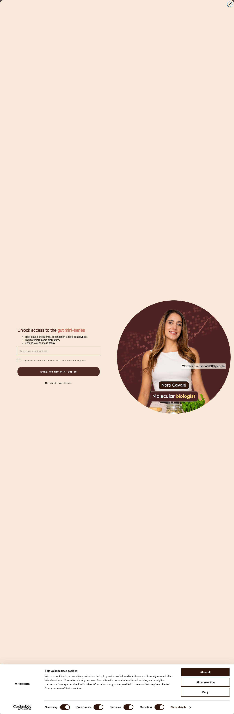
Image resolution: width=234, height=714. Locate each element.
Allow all (205, 672)
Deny (205, 692)
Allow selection (205, 682)
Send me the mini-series (58, 371)
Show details (178, 707)
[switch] (98, 707)
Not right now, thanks (58, 383)
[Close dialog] (229, 4)
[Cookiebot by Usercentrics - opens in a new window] (22, 707)
